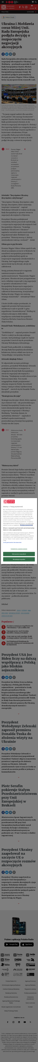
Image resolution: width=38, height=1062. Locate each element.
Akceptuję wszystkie (19, 559)
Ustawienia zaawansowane (19, 549)
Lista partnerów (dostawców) (12, 542)
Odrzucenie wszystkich (19, 554)
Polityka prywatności (26, 525)
